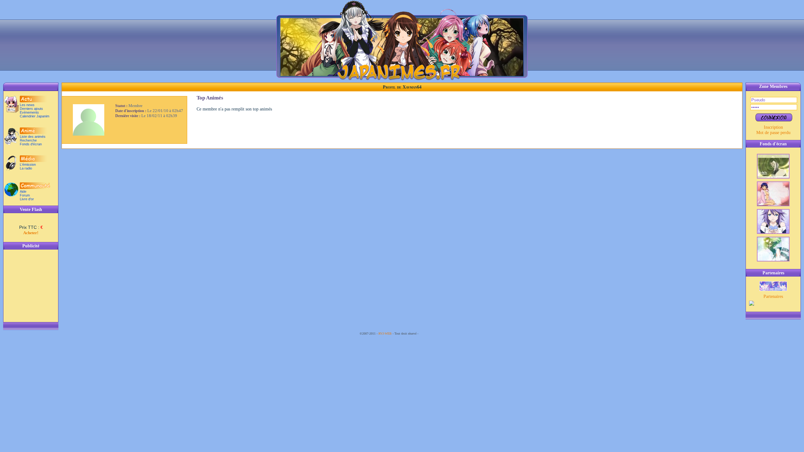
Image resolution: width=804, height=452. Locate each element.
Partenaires (773, 296)
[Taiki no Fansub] (773, 289)
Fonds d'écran (31, 144)
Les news (27, 105)
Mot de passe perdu (773, 132)
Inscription (773, 127)
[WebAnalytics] (431, 333)
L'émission (28, 164)
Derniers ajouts (31, 108)
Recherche (28, 140)
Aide (23, 191)
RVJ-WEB (385, 333)
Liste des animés (33, 136)
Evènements (29, 112)
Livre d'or (27, 199)
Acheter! (30, 232)
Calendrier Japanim (34, 116)
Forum (25, 195)
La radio (26, 168)
